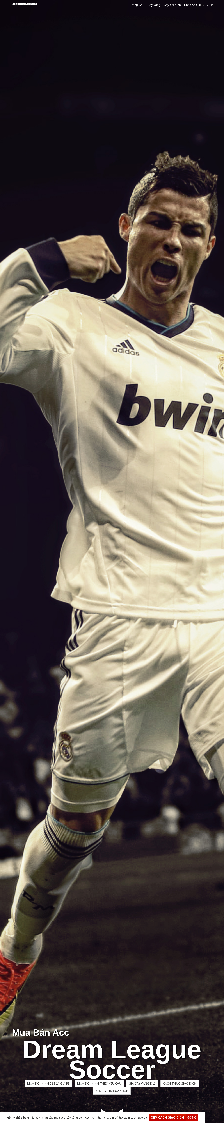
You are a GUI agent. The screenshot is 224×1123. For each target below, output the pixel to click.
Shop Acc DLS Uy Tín (198, 5)
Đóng (192, 1117)
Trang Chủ (137, 5)
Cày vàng (154, 5)
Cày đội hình (172, 5)
